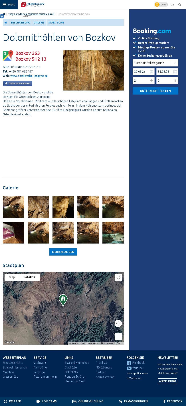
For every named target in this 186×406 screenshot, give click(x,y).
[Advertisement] (63, 144)
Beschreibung (20, 22)
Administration (105, 376)
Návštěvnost (104, 367)
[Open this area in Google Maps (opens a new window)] (10, 342)
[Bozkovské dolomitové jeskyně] (13, 207)
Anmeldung (167, 381)
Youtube (137, 368)
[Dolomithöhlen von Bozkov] (93, 89)
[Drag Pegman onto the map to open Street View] (118, 336)
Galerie (39, 22)
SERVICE (40, 357)
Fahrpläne (40, 367)
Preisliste (102, 362)
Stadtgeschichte (13, 362)
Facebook (138, 362)
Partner (101, 372)
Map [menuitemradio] (12, 277)
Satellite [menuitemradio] (29, 277)
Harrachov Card (75, 381)
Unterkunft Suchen (155, 91)
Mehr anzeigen (63, 251)
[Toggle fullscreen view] (118, 277)
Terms (120, 343)
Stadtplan (56, 22)
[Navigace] (9, 4)
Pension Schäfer (75, 376)
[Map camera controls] (118, 323)
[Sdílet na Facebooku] (17, 85)
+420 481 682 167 (21, 71)
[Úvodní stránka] (87, 4)
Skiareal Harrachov (15, 367)
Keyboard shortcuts (77, 343)
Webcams (40, 362)
